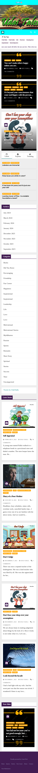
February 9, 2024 (11, 439)
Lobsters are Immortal (10, 165)
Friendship (8, 87)
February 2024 (9, 223)
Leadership (7, 304)
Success (6, 372)
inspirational (5, 43)
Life (17, 40)
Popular (18, 156)
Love (25, 87)
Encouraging (8, 273)
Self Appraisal (9, 435)
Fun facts (22, 40)
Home (3, 764)
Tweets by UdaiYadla (11, 390)
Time (5, 377)
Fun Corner (6, 162)
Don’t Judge (8, 557)
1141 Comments (9, 101)
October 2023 (8, 244)
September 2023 (9, 249)
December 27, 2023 (11, 560)
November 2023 (9, 239)
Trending (30, 156)
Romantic (19, 89)
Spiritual (7, 361)
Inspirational (8, 294)
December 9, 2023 (12, 140)
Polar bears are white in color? (13, 176)
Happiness (7, 60)
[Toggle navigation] (35, 32)
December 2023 (9, 234)
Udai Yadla (12, 40)
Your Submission (5, 768)
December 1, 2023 (11, 679)
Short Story (8, 131)
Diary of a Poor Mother (12, 496)
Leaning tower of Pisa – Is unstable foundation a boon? (15, 197)
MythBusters (15, 162)
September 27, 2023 (14, 736)
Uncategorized (9, 382)
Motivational (8, 325)
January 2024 (8, 228)
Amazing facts (30, 40)
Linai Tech (25, 759)
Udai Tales (4, 40)
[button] (31, 32)
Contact (31, 764)
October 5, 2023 (11, 98)
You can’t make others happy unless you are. (16, 64)
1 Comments (19, 739)
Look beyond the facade (13, 675)
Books (6, 263)
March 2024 (8, 218)
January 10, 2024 (11, 500)
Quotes (18, 60)
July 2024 (7, 213)
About (25, 764)
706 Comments (9, 71)
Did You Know (7, 183)
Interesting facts (14, 43)
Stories (16, 131)
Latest (7, 156)
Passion (7, 89)
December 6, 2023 (12, 68)
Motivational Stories (11, 330)
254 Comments (9, 143)
